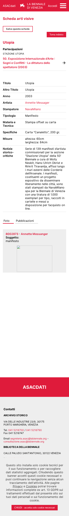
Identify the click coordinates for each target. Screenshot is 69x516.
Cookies (31, 486)
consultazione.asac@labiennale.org (24, 441)
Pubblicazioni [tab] (25, 220)
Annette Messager (37, 102)
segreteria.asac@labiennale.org (28, 438)
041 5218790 (34, 430)
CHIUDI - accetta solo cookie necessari (34, 507)
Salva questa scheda (18, 28)
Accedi (52, 6)
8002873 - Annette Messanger (27, 234)
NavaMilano (33, 109)
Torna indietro (56, 34)
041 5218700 (16, 430)
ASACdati (9, 6)
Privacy (18, 486)
